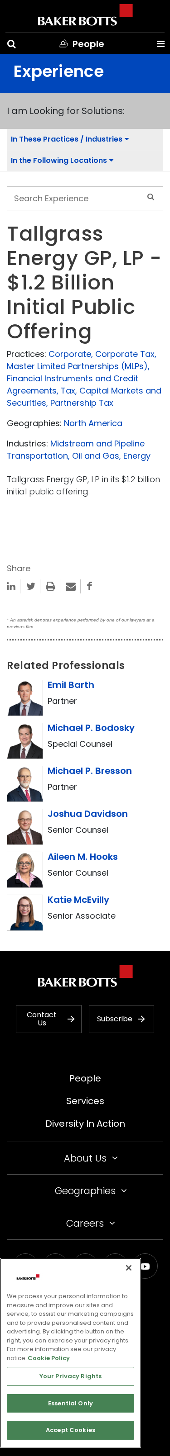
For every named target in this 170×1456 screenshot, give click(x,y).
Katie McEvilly (78, 899)
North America (93, 423)
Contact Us (42, 1019)
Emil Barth (71, 684)
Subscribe (114, 1019)
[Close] (129, 1268)
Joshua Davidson (88, 813)
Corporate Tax (125, 354)
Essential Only (70, 1403)
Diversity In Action (85, 1123)
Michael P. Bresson (90, 770)
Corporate (70, 354)
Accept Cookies (70, 1430)
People (85, 1078)
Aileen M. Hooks (83, 856)
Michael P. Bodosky (91, 727)
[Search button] (11, 44)
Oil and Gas (95, 455)
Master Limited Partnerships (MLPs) (77, 366)
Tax (68, 390)
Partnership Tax (81, 402)
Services (85, 1101)
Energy (137, 455)
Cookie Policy (49, 1358)
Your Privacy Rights (70, 1376)
